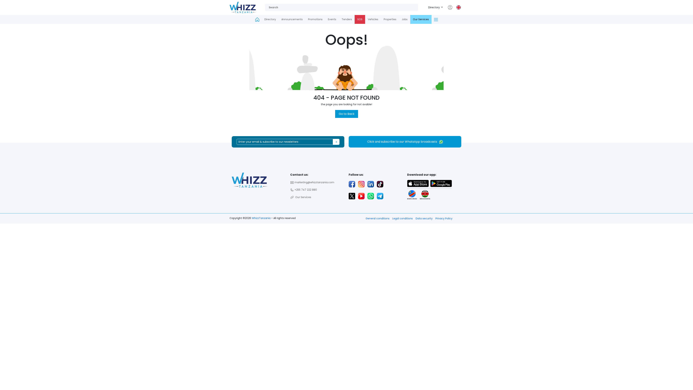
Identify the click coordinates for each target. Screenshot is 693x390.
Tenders (347, 19)
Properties (390, 19)
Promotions (315, 19)
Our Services (421, 19)
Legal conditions (402, 218)
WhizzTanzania (261, 218)
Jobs (404, 19)
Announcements (292, 19)
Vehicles (373, 19)
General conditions (377, 218)
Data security (424, 218)
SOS (359, 19)
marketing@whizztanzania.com (314, 182)
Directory (434, 7)
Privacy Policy (443, 218)
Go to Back (346, 114)
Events (332, 19)
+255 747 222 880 (305, 190)
